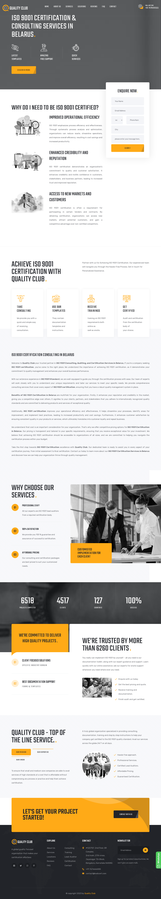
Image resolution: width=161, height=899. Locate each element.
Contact (113, 6)
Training (68, 852)
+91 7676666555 (93, 869)
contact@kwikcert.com (96, 873)
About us (51, 848)
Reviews (94, 6)
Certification (70, 861)
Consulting (69, 848)
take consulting (24, 308)
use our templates (58, 308)
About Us (57, 6)
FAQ (103, 6)
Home (47, 6)
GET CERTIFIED (129, 308)
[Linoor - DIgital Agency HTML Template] (15, 8)
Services (69, 6)
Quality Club (90, 893)
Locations (82, 6)
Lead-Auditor (71, 857)
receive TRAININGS (94, 308)
